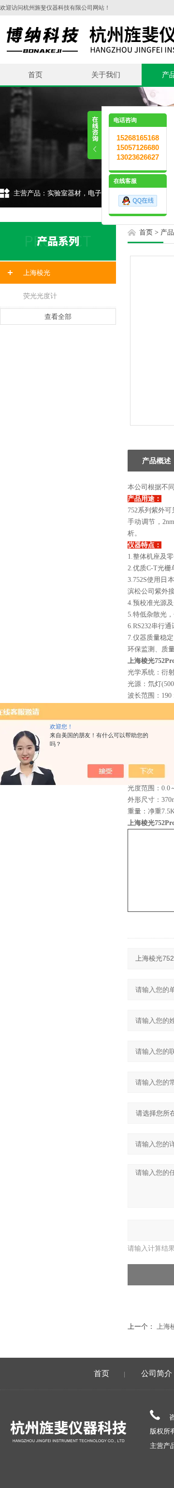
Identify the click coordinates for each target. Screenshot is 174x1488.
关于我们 (105, 74)
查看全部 (58, 316)
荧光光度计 (40, 296)
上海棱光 (36, 272)
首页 (35, 74)
